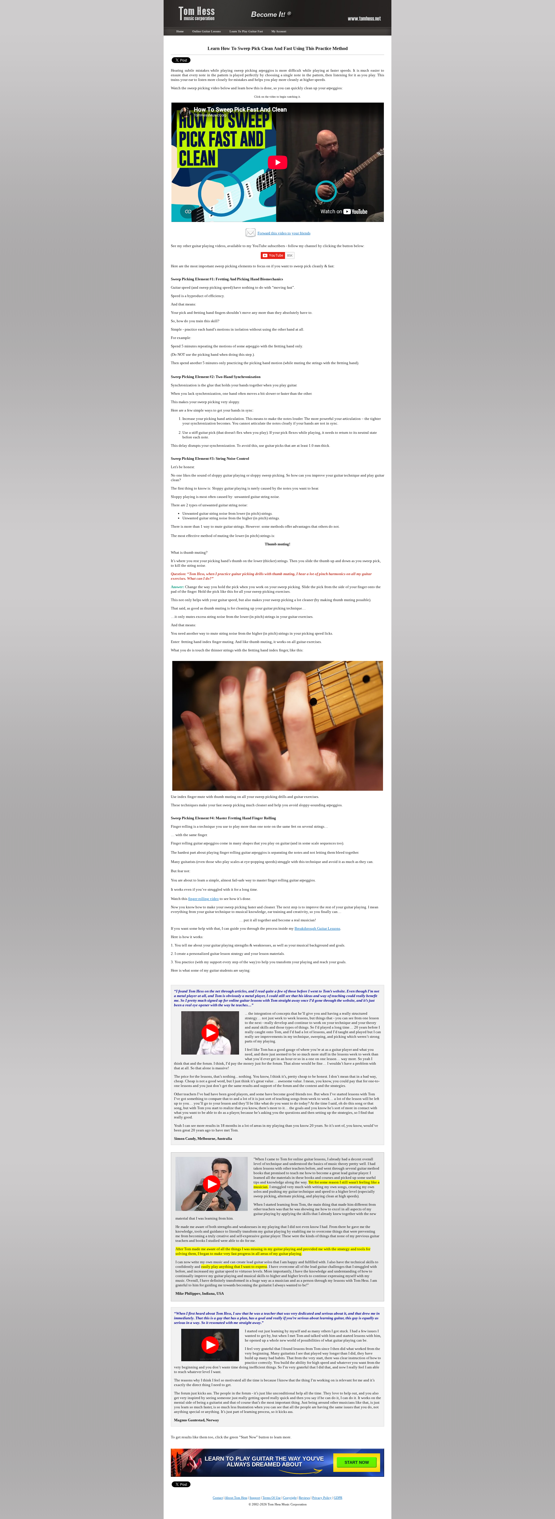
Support (254, 1497)
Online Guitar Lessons (206, 31)
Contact (218, 1497)
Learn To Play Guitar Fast (246, 31)
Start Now (357, 1462)
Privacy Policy (322, 1497)
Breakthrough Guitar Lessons (317, 928)
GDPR (338, 1497)
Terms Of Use (271, 1497)
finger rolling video (203, 898)
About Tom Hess (236, 1497)
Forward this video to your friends (284, 233)
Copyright (290, 1497)
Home (180, 31)
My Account (278, 31)
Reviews (304, 1497)
